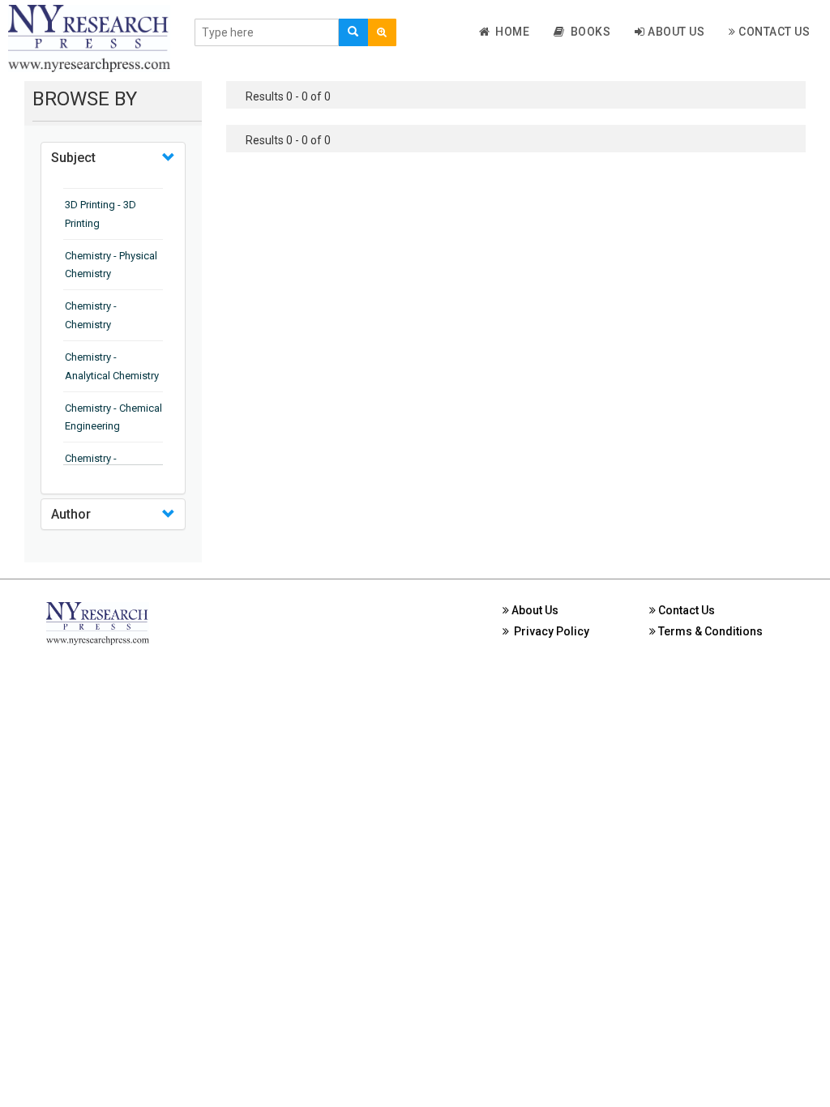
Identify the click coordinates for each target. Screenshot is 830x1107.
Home (509, 31)
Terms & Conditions (709, 631)
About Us (675, 31)
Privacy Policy (549, 631)
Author (71, 514)
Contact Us (773, 31)
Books (588, 31)
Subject (73, 157)
